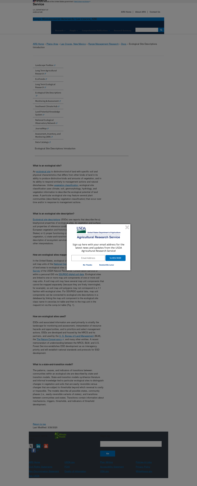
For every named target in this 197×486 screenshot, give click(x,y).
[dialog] (98, 247)
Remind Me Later (106, 265)
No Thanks (87, 265)
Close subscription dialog (127, 227)
